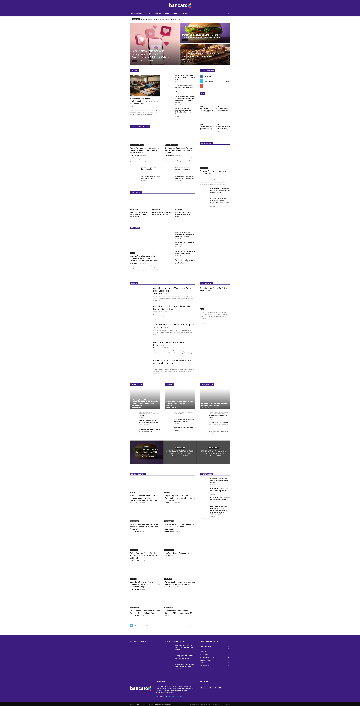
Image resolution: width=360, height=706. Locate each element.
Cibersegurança (204, 168)
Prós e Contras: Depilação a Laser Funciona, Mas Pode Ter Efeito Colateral (144, 555)
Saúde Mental (133, 209)
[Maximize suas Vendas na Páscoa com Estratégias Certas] (179, 452)
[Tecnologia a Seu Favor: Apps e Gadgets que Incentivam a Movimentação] (169, 262)
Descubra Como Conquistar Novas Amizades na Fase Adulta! (184, 214)
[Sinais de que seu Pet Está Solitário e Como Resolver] (223, 102)
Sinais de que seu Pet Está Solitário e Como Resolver (222, 110)
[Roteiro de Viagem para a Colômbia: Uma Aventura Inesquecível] (140, 366)
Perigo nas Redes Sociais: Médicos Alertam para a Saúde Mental (138, 214)
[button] (228, 13)
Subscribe (227, 86)
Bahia (201, 309)
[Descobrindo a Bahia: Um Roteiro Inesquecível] (140, 348)
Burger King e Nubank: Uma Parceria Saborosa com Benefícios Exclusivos (179, 403)
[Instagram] (215, 687)
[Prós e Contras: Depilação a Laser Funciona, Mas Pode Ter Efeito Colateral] (145, 543)
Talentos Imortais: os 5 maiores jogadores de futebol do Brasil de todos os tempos (148, 422)
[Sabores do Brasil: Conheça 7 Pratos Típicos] (140, 330)
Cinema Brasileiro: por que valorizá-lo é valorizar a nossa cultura (161, 19)
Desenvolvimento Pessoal (136, 144)
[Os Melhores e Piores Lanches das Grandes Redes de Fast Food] (145, 600)
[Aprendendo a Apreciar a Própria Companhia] (134, 170)
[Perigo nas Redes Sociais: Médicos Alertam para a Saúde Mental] (140, 203)
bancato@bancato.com (174, 696)
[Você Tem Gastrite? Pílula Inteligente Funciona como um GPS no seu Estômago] (169, 235)
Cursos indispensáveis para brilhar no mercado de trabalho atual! (185, 77)
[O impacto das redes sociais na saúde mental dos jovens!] (204, 500)
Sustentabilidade (169, 550)
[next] (227, 19)
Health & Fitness (187, 61)
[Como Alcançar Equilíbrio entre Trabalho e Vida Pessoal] (134, 179)
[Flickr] (211, 687)
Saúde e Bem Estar (169, 521)
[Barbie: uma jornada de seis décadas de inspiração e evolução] (134, 431)
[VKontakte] (220, 687)
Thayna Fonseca (134, 106)
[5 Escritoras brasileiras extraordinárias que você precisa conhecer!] (134, 414)
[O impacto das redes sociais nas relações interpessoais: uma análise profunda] (204, 490)
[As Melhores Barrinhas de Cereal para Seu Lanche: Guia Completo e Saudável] (205, 54)
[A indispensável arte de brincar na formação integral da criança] (203, 433)
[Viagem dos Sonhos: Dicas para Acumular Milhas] (168, 414)
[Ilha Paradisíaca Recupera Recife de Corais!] (179, 543)
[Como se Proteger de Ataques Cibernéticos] (169, 244)
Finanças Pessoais (180, 447)
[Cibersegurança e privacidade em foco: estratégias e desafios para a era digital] (204, 191)
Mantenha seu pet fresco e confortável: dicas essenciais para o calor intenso (223, 129)
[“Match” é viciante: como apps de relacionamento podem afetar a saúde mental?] (145, 138)
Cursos (132, 95)
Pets (201, 106)
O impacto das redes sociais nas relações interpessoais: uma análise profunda (219, 490)
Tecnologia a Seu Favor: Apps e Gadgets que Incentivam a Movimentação (185, 262)
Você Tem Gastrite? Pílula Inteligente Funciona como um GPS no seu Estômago (184, 234)
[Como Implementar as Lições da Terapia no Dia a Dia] (162, 203)
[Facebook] (206, 687)
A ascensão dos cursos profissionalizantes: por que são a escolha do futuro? (144, 101)
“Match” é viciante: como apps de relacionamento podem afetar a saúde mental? (144, 150)
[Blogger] (201, 687)
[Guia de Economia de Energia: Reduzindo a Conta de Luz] (213, 452)
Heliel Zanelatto (134, 263)
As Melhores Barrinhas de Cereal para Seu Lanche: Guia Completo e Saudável (144, 526)
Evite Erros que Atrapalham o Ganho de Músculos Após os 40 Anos (178, 613)
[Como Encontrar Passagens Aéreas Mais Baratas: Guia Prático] (140, 312)
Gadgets (134, 60)
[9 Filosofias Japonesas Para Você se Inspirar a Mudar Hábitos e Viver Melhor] (180, 138)
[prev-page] (131, 119)
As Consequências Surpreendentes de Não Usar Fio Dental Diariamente (179, 526)
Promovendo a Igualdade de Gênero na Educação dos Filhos (214, 404)
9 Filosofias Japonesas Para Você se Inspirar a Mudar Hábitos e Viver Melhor (180, 150)
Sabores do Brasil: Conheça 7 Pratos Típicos (173, 324)
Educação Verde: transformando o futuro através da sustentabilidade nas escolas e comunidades (219, 424)
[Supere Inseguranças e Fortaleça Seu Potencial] (169, 170)
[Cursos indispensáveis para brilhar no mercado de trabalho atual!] (169, 78)
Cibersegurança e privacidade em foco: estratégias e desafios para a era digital (220, 190)
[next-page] (134, 119)
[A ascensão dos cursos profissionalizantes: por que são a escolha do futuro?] (145, 85)
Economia (185, 39)
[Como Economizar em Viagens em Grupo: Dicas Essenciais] (140, 294)
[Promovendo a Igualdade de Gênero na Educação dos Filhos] (215, 399)
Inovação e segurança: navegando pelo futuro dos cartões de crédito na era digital (184, 429)
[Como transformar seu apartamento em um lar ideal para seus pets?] (207, 120)
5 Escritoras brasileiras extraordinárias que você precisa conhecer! (148, 413)
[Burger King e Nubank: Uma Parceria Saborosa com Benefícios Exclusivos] (205, 33)
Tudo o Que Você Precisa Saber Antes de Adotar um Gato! (206, 110)
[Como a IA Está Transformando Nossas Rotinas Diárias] (169, 253)
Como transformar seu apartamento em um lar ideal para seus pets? (206, 128)
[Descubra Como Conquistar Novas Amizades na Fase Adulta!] (185, 203)
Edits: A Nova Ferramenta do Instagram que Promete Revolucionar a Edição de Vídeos (144, 258)
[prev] (224, 19)
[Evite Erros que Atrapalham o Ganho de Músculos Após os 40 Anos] (179, 600)
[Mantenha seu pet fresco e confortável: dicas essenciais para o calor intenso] (223, 120)
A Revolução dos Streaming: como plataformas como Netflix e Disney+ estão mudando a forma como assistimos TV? (145, 402)
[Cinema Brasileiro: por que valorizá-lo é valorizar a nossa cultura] (204, 481)
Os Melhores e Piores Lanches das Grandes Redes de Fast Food (145, 612)
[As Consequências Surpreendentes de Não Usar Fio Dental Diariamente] (179, 514)
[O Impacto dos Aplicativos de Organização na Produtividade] (169, 179)
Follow (228, 81)
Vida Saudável (133, 550)
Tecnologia (133, 578)
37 (147, 626)
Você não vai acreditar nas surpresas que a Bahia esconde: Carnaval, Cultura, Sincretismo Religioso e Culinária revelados (218, 510)
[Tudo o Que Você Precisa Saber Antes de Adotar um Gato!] (207, 102)
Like (229, 76)
